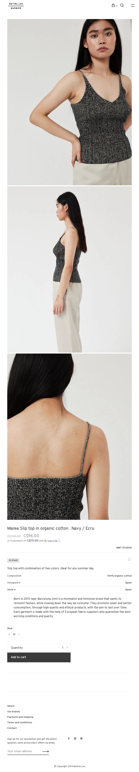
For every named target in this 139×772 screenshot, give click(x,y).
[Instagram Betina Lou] (75, 739)
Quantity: (17, 648)
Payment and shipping (20, 717)
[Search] (122, 6)
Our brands (13, 711)
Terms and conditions (19, 722)
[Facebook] (69, 739)
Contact (12, 728)
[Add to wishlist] (129, 560)
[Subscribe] (44, 752)
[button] (33, 541)
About (10, 706)
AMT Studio (124, 547)
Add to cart (18, 657)
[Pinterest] (81, 739)
